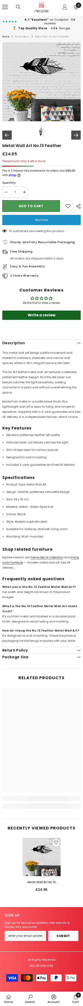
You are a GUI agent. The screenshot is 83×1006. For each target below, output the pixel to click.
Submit (63, 936)
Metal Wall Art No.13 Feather (41, 882)
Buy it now (41, 220)
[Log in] (64, 7)
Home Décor (22, 36)
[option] (41, 866)
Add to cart (31, 206)
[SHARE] (77, 206)
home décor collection (46, 557)
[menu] (5, 7)
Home (5, 36)
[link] (41, 798)
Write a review (42, 315)
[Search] (18, 7)
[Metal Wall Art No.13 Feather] (42, 857)
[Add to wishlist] (68, 206)
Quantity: (9, 183)
